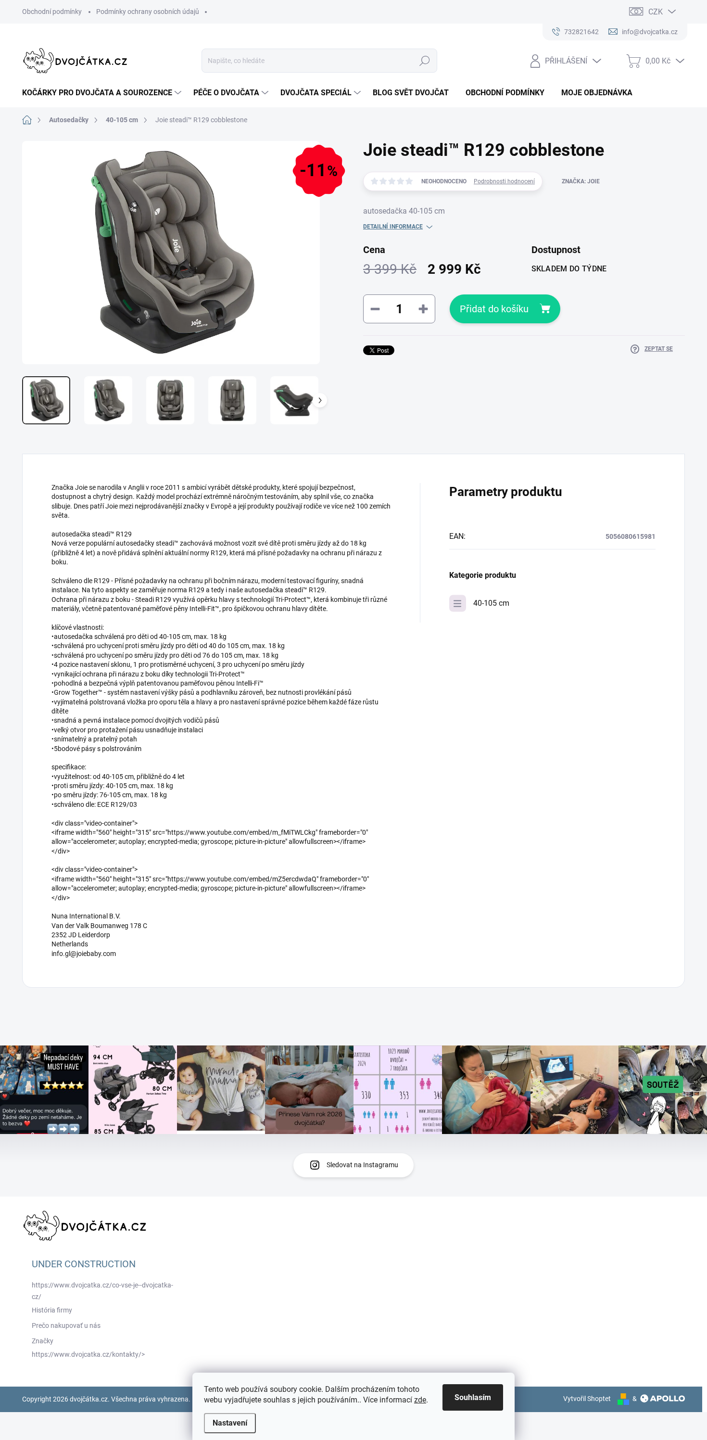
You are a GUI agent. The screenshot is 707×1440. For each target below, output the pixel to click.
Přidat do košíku (494, 309)
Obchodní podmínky (52, 11)
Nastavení (230, 1422)
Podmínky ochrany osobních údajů (147, 11)
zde (420, 1399)
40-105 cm (491, 603)
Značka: (581, 181)
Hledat (425, 60)
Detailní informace (393, 226)
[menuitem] (103, 92)
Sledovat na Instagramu (362, 1165)
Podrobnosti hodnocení (504, 181)
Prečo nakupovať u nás (66, 1325)
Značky (42, 1341)
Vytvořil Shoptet (587, 1398)
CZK (655, 11)
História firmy (52, 1310)
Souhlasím (472, 1397)
